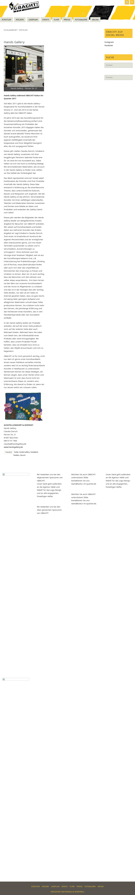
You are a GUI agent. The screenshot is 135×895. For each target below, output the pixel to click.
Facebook (109, 45)
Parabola (69, 892)
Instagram (109, 42)
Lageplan (55, 886)
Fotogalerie (90, 886)
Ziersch (22, 455)
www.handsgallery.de (13, 447)
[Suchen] (129, 66)
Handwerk (34, 452)
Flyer (72, 886)
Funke (16, 452)
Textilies (16, 455)
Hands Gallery (14, 42)
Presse (79, 886)
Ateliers (45, 886)
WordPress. (80, 892)
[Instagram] (127, 2)
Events (65, 886)
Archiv (101, 886)
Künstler (35, 886)
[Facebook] (132, 2)
